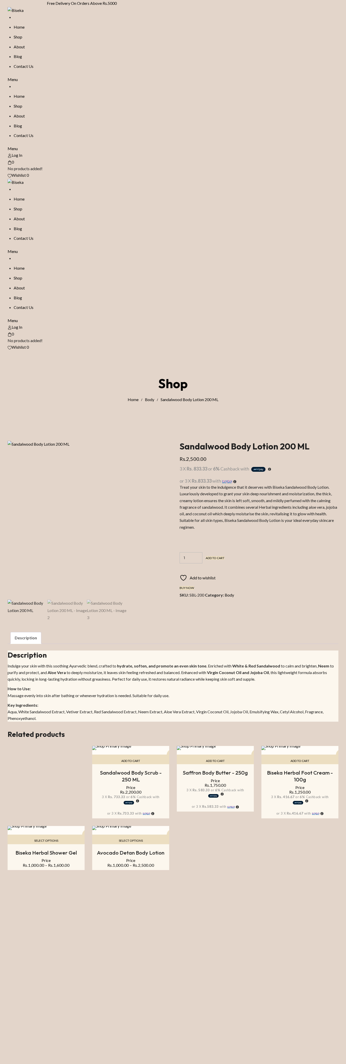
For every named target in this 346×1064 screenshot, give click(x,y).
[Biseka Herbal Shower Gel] (46, 828)
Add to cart (215, 558)
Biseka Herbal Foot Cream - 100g (300, 776)
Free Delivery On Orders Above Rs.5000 (84, 3)
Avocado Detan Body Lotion (130, 852)
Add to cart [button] (130, 761)
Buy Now (187, 588)
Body (149, 399)
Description (26, 637)
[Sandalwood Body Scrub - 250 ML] (130, 748)
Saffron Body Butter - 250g (215, 772)
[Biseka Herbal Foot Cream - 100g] (299, 748)
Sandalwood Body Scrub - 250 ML (131, 776)
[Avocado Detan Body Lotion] (130, 828)
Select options (46, 840)
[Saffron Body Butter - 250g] (215, 748)
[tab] (25, 638)
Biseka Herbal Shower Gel (46, 852)
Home (133, 399)
